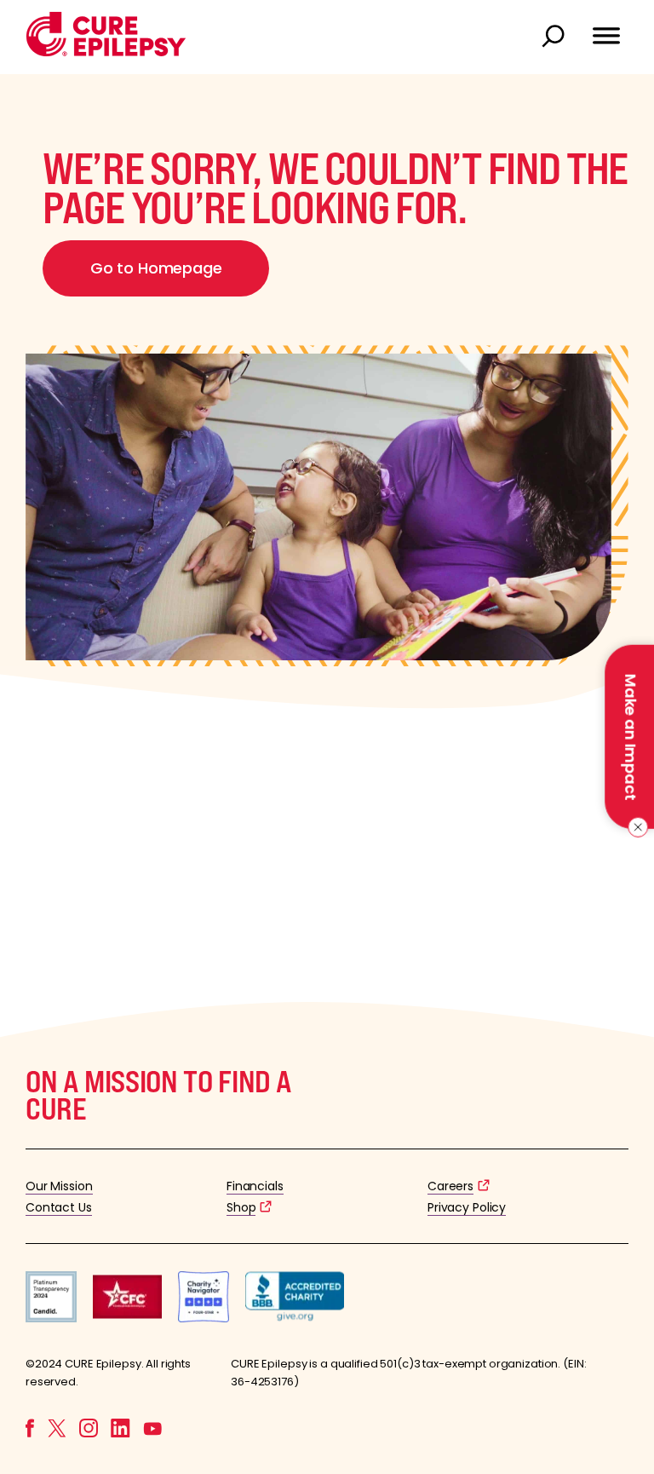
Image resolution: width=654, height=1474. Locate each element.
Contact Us (59, 1207)
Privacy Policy (466, 1207)
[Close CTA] (635, 827)
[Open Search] (555, 37)
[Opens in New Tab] (51, 1317)
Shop (241, 1207)
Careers (450, 1186)
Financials (255, 1186)
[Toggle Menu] (606, 28)
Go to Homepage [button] (155, 268)
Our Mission (59, 1186)
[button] (106, 52)
